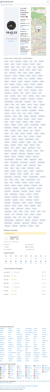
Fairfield (35, 107)
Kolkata (35, 328)
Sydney (27, 338)
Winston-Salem (23, 225)
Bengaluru (10, 358)
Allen (36, 61)
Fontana (18, 110)
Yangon (35, 334)
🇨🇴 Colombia (11, 366)
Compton (20, 90)
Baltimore (7, 69)
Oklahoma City (32, 165)
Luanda (10, 360)
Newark (25, 159)
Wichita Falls (7, 225)
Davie (40, 93)
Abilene (6, 61)
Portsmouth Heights (33, 176)
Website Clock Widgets (32, 386)
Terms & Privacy (22, 388)
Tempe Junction (20, 208)
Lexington (21, 139)
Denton (19, 95)
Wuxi (35, 338)
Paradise (19, 171)
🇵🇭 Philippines (28, 368)
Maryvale (20, 145)
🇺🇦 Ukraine (44, 366)
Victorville (39, 214)
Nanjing (10, 342)
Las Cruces (32, 136)
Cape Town (27, 356)
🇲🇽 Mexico (19, 374)
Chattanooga (27, 81)
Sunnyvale (30, 202)
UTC (21, 29)
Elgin (18, 104)
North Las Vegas (24, 162)
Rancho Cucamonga (31, 179)
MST (21, 44)
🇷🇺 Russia (27, 374)
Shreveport (22, 194)
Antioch (38, 64)
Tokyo (1, 346)
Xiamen (35, 330)
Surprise (14, 205)
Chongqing (19, 338)
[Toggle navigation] (48, 2)
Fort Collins (24, 110)
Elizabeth (23, 104)
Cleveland (7, 87)
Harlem (6, 121)
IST (39, 381)
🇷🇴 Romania (28, 372)
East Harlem (39, 98)
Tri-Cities (33, 211)
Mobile (41, 150)
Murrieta (37, 153)
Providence (42, 176)
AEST (1, 382)
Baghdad (19, 340)
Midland (15, 150)
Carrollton (20, 78)
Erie (5, 107)
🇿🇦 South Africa (37, 366)
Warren (29, 217)
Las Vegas (39, 136)
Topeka (20, 211)
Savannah (31, 191)
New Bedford (20, 156)
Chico (6, 84)
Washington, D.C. (19, 220)
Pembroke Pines (39, 171)
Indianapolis (16, 127)
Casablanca (44, 340)
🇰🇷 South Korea (37, 368)
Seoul (9, 336)
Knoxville (23, 133)
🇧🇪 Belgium (2, 372)
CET (23, 381)
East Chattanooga (14, 98)
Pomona (37, 173)
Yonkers (37, 225)
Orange (17, 168)
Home (2, 4)
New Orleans (35, 156)
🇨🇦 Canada (2, 376)
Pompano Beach (8, 176)
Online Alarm (3, 386)
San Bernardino (31, 188)
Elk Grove (29, 104)
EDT (26, 52)
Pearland (32, 171)
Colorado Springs (38, 87)
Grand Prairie (33, 116)
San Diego (39, 188)
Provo (6, 179)
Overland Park (31, 168)
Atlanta (23, 67)
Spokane (30, 197)
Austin (34, 67)
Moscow (2, 352)
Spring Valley (7, 199)
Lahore (18, 354)
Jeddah (26, 358)
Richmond (25, 182)
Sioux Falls (36, 194)
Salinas (40, 185)
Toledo (15, 211)
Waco (24, 217)
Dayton (6, 95)
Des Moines (31, 95)
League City (7, 139)
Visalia (14, 217)
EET (37, 381)
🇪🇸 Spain (36, 370)
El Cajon (40, 101)
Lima (9, 334)
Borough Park (12, 72)
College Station (29, 87)
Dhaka (1, 332)
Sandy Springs (16, 191)
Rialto (11, 182)
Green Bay (19, 119)
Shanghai (2, 328)
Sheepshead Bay (13, 194)
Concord (26, 90)
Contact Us (14, 388)
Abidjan (18, 352)
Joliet (31, 130)
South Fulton (23, 197)
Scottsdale (38, 191)
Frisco (24, 113)
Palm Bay (7, 171)
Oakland (12, 165)
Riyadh (18, 332)
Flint (13, 110)
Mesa (12, 147)
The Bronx (28, 208)
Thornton (34, 208)
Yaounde (44, 332)
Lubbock (40, 142)
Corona (40, 90)
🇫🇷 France (10, 372)
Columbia (7, 90)
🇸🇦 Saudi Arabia (29, 376)
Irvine (35, 127)
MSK (8, 382)
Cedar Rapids (32, 78)
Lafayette (36, 133)
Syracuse (20, 205)
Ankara (27, 342)
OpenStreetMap (39, 55)
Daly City (27, 93)
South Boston (15, 197)
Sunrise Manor (38, 202)
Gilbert (20, 116)
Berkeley (34, 69)
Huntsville (43, 124)
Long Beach (14, 142)
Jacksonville (13, 130)
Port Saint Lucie (17, 176)
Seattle (6, 194)
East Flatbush (23, 98)
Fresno (19, 113)
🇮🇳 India (10, 376)
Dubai (43, 346)
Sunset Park (7, 205)
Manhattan (13, 145)
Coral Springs (33, 90)
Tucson (38, 211)
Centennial (39, 78)
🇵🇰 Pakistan (28, 366)
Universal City (19, 214)
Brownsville (21, 75)
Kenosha (6, 133)
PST (11, 34)
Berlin (43, 344)
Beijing (1, 330)
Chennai (27, 360)
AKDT (21, 52)
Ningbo (44, 336)
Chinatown (12, 84)
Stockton (24, 202)
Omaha (6, 168)
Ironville (30, 127)
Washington (36, 217)
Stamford (36, 199)
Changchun (28, 354)
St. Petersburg (29, 199)
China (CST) (44, 381)
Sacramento (34, 185)
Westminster (34, 223)
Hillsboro (7, 124)
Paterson (25, 171)
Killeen (16, 133)
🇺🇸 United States (46, 370)
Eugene (17, 107)
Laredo (25, 136)
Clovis (22, 87)
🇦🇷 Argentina (3, 366)
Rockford (13, 185)
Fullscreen (11, 41)
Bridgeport (37, 72)
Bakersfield (40, 67)
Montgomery (13, 153)
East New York (28, 101)
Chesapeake (35, 81)
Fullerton (30, 113)
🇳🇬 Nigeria (19, 378)
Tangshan (44, 352)
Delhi (1, 360)
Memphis (7, 147)
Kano (26, 350)
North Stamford (41, 162)
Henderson (25, 121)
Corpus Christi (8, 93)
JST (48, 381)
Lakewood (7, 136)
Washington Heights (9, 220)
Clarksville (33, 84)
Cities (6, 4)
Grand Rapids (41, 116)
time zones (12, 381)
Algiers (43, 350)
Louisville (29, 142)
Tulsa (44, 211)
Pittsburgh (26, 173)
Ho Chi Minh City (12, 352)
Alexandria (27, 334)
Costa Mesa (15, 93)
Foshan (10, 350)
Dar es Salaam (28, 330)
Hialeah (31, 121)
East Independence (9, 101)
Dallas (22, 93)
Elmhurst (36, 104)
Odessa (25, 165)
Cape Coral (7, 78)
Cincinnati (26, 84)
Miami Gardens (8, 150)
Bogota (18, 330)
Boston (19, 72)
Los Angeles (21, 142)
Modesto (6, 153)
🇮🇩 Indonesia (11, 378)
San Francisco (7, 191)
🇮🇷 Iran (18, 366)
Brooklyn (15, 75)
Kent (12, 133)
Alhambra (26, 61)
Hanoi (18, 328)
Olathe (39, 165)
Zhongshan (36, 360)
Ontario (12, 168)
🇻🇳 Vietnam (45, 372)
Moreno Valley (22, 153)
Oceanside (19, 165)
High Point (38, 121)
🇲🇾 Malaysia (19, 372)
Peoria (6, 173)
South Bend (7, 197)
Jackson (6, 130)
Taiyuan (35, 344)
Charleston (13, 81)
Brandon (31, 72)
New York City (19, 159)
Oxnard (37, 168)
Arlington (7, 67)
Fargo (40, 107)
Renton (6, 182)
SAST (4, 382)
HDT (21, 54)
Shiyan (43, 348)
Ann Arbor (32, 64)
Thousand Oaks (8, 211)
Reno (39, 179)
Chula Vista (19, 84)
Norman (6, 162)
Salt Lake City (7, 188)
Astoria (18, 67)
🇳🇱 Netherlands (20, 376)
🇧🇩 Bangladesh (3, 370)
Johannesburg (28, 328)
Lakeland (42, 133)
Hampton (40, 119)
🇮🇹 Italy (18, 368)
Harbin (26, 336)
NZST (11, 382)
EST (26, 43)
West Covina (34, 220)
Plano (32, 173)
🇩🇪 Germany (11, 374)
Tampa (39, 205)
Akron (11, 61)
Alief (31, 61)
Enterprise (42, 104)
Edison (34, 101)
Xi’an (9, 340)
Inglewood (23, 127)
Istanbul (2, 344)
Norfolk (40, 159)
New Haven (28, 156)
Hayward (18, 121)
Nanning (44, 328)
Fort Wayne (41, 110)
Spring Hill (36, 197)
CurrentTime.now (7, 2)
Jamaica (19, 130)
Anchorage (25, 64)
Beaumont (21, 69)
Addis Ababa (28, 352)
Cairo (1, 334)
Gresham (33, 119)
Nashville (13, 156)
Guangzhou (2, 338)
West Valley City (25, 223)
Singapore (19, 358)
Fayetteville (7, 110)
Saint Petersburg (29, 332)
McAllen (26, 145)
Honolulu (20, 124)
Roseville (20, 185)
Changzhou (45, 356)
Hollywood (13, 124)
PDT (28, 36)
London (10, 354)
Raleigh (22, 179)
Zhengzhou (36, 348)
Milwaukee (22, 150)
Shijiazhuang (37, 352)
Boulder (25, 72)
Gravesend (7, 119)
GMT (20, 381)
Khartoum (27, 340)
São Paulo (2, 354)
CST (24, 43)
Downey (43, 95)
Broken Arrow (8, 75)
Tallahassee (32, 205)
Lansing (20, 136)
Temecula (7, 208)
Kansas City (37, 130)
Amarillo (6, 64)
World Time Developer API (20, 386)
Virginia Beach (8, 217)
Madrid (44, 354)
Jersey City (26, 130)
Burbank (34, 75)
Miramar (36, 150)
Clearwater (39, 84)
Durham (6, 98)
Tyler (13, 214)
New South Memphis (9, 159)
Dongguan (10, 338)
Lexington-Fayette (29, 139)
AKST (21, 43)
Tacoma (26, 205)
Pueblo (11, 179)
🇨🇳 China (2, 378)
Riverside (31, 182)
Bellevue (28, 69)
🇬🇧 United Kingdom (46, 368)
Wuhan (10, 332)
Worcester (31, 225)
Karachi (1, 356)
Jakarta (10, 328)
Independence (8, 127)
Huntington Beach (34, 124)
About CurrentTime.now (5, 388)
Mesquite (18, 147)
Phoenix (19, 173)
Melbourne (27, 346)
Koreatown (29, 133)
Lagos (1, 340)
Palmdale (13, 171)
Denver (24, 95)
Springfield (15, 199)
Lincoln (37, 139)
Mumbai (2, 350)
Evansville (24, 107)
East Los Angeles (18, 101)
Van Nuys (32, 214)
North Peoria (32, 162)
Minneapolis (29, 150)
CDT (24, 52)
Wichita (40, 223)
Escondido (11, 107)
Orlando (23, 168)
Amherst (12, 64)
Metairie (24, 147)
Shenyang (19, 344)
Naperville (7, 156)
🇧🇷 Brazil (2, 374)
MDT (24, 54)
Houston (26, 124)
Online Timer (10, 386)
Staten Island (7, 202)
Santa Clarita (24, 191)
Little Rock (7, 142)
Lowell (34, 142)
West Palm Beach (8, 223)
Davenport (34, 93)
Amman (35, 350)
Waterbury (27, 220)
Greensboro (26, 119)
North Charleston (14, 162)
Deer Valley (12, 95)
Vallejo (26, 214)
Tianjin (1, 358)
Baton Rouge (14, 69)
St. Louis (21, 199)
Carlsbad (14, 78)
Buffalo (28, 75)
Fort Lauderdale (32, 110)
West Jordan (42, 220)
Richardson (17, 182)
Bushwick (40, 75)
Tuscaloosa (7, 214)
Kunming (36, 358)
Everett (29, 107)
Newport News (33, 159)
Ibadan (43, 342)
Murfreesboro (30, 153)
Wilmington (14, 225)
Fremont (13, 113)
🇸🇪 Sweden (36, 372)
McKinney (32, 145)
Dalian (26, 348)
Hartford (12, 121)
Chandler (7, 81)
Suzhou (18, 348)
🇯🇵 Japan (19, 370)
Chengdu (2, 348)
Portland (25, 176)
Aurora (29, 67)
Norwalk (6, 165)
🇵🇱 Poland (27, 370)
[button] (38, 30)
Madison (6, 145)
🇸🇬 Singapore (28, 378)
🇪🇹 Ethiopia (11, 370)
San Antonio (22, 188)
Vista (20, 217)
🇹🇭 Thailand (36, 378)
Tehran (10, 348)
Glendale (26, 116)
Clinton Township (15, 87)
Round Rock (26, 185)
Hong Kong (19, 334)
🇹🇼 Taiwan (36, 376)
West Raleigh (17, 223)
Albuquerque (18, 61)
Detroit (37, 95)
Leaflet (34, 55)
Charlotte (20, 81)
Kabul (35, 346)
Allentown (41, 61)
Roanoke (37, 182)
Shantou (44, 330)
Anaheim (19, 64)
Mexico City (11, 346)
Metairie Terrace (31, 147)
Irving (40, 127)
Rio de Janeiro (20, 346)
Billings (39, 69)
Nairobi (35, 336)
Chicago (41, 81)
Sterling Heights (16, 202)
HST (28, 43)
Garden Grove (8, 116)
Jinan (35, 342)
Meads (38, 145)
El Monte (6, 104)
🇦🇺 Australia (3, 368)
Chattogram (36, 354)
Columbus (13, 90)
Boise (6, 72)
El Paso (12, 104)
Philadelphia (12, 173)
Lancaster (14, 136)
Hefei (26, 344)
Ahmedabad (19, 350)
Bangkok (10, 330)
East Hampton (32, 98)
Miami (39, 147)
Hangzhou (10, 344)
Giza (35, 340)
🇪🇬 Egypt (10, 368)
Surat (35, 332)
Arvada (12, 67)
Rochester (7, 185)
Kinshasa (2, 342)
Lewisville (14, 139)
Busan (43, 338)
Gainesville (37, 113)
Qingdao (19, 342)
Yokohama (44, 334)
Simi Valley (29, 194)
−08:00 (27, 29)
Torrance (26, 211)
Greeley (13, 119)
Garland (14, 116)
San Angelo (15, 188)
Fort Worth (7, 113)
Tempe (12, 208)
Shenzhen (2, 336)
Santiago (19, 356)
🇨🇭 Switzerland (37, 374)
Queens (16, 179)
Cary (26, 78)
